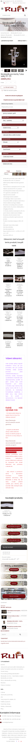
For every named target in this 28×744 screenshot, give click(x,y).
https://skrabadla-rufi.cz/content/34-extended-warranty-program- (14, 443)
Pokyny (6, 174)
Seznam (3, 605)
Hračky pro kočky (8, 258)
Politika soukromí (5, 702)
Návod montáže (13, 596)
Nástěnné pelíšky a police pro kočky (8, 286)
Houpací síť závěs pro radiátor (19, 264)
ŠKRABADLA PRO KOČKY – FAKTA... (15, 621)
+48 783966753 (18, 1)
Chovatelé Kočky (14, 533)
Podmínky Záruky (5, 704)
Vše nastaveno (9, 87)
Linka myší (20, 344)
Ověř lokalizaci (14, 569)
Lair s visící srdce (8, 318)
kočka (9, 641)
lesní (6, 641)
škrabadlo (20, 641)
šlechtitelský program (14, 526)
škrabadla (14, 641)
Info (2, 697)
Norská (3, 641)
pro (24, 641)
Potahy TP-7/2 (7, 514)
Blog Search (5, 631)
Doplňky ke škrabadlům (8, 342)
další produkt (22, 40)
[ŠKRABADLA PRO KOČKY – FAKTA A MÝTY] (4, 622)
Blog (2, 709)
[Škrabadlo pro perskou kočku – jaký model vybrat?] (4, 627)
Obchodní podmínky (7, 695)
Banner (14, 576)
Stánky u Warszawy (6, 706)
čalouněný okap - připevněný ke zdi (8, 292)
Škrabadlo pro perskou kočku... (14, 626)
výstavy (14, 583)
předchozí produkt (7, 40)
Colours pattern (19, 174)
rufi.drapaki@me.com (7, 1)
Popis (8, 171)
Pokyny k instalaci (5, 685)
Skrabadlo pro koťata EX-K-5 (20, 292)
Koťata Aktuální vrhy (14, 540)
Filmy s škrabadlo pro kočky (8, 680)
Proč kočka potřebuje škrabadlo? (10, 673)
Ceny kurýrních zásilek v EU (8, 699)
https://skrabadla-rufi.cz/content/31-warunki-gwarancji (13, 422)
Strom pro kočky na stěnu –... (14, 616)
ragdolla (3, 643)
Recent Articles (6, 607)
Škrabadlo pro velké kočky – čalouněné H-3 (20, 320)
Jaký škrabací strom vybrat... (14, 610)
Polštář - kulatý (8, 344)
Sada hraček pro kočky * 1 (8, 262)
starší (7, 643)
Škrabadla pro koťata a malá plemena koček (20, 287)
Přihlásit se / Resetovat (19, 3)
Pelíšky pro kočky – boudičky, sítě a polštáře (19, 259)
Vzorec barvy (4, 671)
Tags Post (4, 638)
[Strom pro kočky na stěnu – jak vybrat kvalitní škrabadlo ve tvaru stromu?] (4, 617)
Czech (7, 3)
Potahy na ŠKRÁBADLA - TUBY (7, 511)
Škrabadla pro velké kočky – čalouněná (20, 313)
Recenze (18, 171)
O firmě (3, 692)
